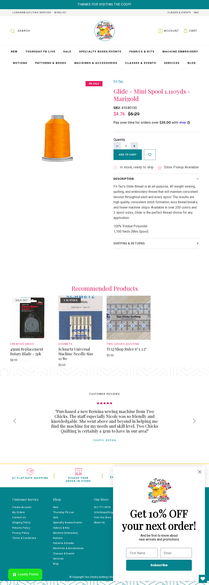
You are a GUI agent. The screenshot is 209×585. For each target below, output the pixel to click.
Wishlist (60, 12)
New (14, 51)
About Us (99, 522)
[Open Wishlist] (203, 579)
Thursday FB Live (40, 51)
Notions (20, 62)
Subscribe (159, 565)
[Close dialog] (199, 471)
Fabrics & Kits (142, 51)
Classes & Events (179, 12)
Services (172, 62)
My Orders (18, 512)
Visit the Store (102, 517)
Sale (67, 51)
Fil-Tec (118, 81)
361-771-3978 (102, 507)
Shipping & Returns (129, 243)
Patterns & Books (50, 62)
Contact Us (19, 517)
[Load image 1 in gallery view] (57, 126)
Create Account (21, 507)
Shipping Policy (21, 522)
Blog (192, 62)
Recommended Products (104, 288)
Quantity (119, 140)
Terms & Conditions (24, 538)
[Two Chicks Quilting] (104, 31)
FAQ (196, 12)
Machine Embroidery (180, 51)
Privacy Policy (20, 533)
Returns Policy (21, 527)
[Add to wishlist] (150, 154)
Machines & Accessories (95, 62)
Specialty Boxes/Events (100, 51)
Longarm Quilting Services (31, 12)
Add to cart (128, 154)
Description (123, 178)
